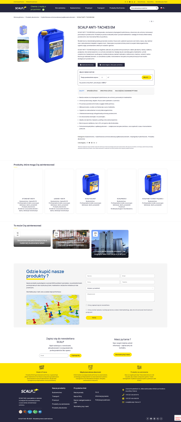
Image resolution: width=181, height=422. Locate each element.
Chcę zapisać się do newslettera (98, 305)
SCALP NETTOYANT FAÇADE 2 (152, 199)
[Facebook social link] (125, 2)
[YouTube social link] (129, 2)
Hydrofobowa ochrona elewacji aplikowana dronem (58, 17)
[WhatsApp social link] (96, 143)
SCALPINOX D (121, 199)
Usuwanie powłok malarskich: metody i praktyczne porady (71, 243)
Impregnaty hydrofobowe (138, 137)
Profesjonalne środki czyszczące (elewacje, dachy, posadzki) (28, 204)
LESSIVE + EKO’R (59, 199)
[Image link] (20, 412)
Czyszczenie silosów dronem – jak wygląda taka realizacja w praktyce (110, 252)
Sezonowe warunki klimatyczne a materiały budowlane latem (32, 241)
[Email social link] (89, 143)
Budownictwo (89, 137)
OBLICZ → (146, 77)
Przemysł (122, 207)
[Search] (157, 8)
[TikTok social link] (134, 2)
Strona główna (19, 17)
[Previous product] (150, 21)
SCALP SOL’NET (90, 199)
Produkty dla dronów (32, 17)
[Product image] (28, 184)
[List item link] (61, 392)
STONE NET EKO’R (28, 199)
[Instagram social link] (127, 2)
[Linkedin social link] (132, 2)
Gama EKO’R (33, 201)
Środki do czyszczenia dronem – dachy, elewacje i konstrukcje (28, 209)
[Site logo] (21, 8)
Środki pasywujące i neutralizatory (122, 209)
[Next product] (153, 21)
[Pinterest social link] (92, 143)
